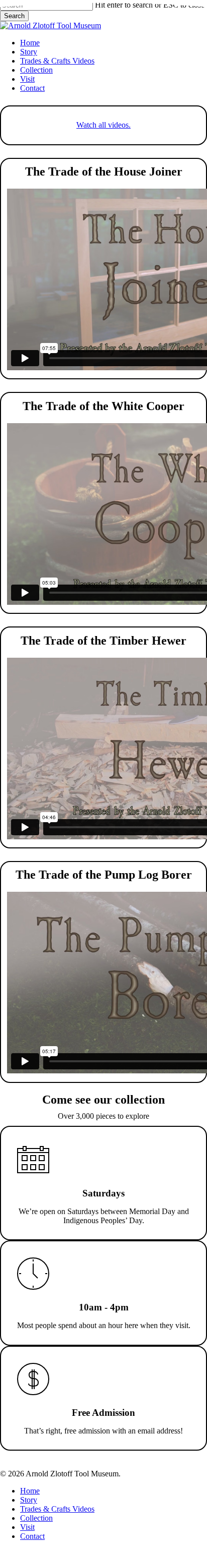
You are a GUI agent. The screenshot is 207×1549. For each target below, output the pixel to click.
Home (30, 1490)
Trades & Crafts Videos (57, 1509)
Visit (27, 1527)
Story (28, 1500)
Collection (36, 1518)
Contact (32, 1536)
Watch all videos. (103, 125)
